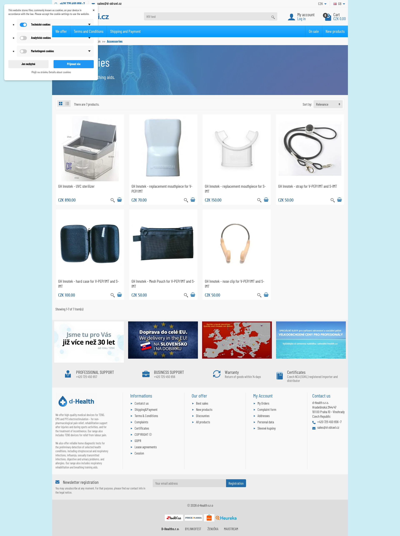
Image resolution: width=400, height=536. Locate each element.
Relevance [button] (322, 104)
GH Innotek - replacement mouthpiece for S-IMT (235, 189)
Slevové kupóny (267, 428)
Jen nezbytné (28, 64)
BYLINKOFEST (193, 529)
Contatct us (142, 403)
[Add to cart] (119, 199)
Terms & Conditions (146, 416)
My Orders (263, 403)
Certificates (142, 428)
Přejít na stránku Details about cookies (51, 72)
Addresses (264, 416)
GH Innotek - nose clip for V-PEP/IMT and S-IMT (234, 284)
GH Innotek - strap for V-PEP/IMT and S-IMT (307, 186)
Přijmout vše (73, 64)
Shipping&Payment (146, 409)
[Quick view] (112, 199)
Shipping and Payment (125, 31)
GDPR (138, 440)
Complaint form (267, 409)
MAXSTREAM (231, 529)
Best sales (202, 403)
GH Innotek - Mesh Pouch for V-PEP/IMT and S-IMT (163, 284)
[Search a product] (273, 16)
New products (335, 31)
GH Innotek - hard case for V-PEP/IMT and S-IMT (88, 284)
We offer (61, 31)
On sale (314, 31)
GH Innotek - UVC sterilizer (76, 186)
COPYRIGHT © (143, 434)
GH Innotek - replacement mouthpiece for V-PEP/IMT (161, 189)
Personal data (266, 422)
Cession (139, 453)
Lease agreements (146, 447)
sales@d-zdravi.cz (109, 3)
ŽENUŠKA (213, 529)
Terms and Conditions (88, 31)
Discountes (202, 416)
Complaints (141, 422)
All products (203, 422)
